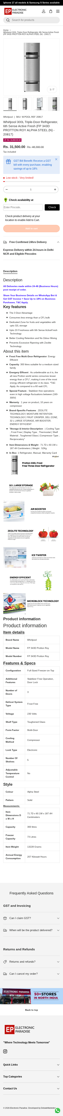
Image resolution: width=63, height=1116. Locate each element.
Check (52, 207)
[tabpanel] (31, 573)
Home (6, 30)
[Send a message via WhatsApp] (57, 1110)
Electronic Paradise (18, 1108)
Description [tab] (10, 271)
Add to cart (31, 228)
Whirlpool (8, 117)
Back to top (31, 1010)
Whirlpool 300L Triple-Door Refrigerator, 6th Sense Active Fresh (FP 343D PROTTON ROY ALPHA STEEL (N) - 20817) (31, 33)
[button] (14, 632)
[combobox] (31, 20)
